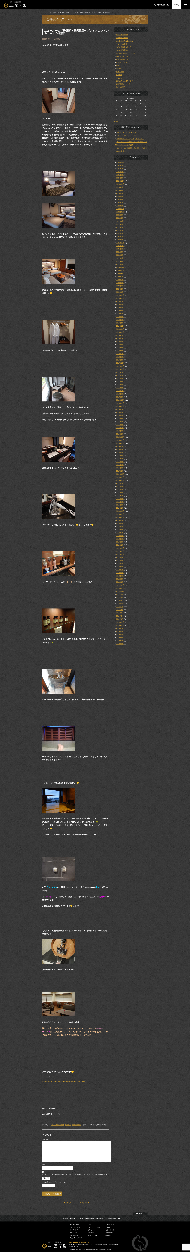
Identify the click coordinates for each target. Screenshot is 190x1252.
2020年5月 (120, 280)
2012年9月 (120, 557)
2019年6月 (120, 310)
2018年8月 (120, 338)
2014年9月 (120, 483)
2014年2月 (120, 505)
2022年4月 (120, 230)
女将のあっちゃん (122, 59)
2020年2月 (120, 289)
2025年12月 (120, 162)
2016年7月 (120, 415)
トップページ (45, 12)
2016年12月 (120, 400)
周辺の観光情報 (93, 1235)
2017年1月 (120, 397)
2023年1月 (120, 206)
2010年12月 (120, 622)
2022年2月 (120, 236)
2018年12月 (120, 326)
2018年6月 (120, 344)
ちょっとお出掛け (122, 44)
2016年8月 (120, 412)
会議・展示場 (109, 1230)
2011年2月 (119, 616)
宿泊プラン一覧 (75, 1224)
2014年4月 (120, 499)
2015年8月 (120, 449)
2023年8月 (120, 187)
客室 (81, 1218)
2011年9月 (119, 594)
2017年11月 (120, 366)
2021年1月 (120, 264)
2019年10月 (120, 298)
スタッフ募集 (109, 1224)
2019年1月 (120, 323)
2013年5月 (120, 533)
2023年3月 (120, 199)
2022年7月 (120, 221)
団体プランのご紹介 (94, 1227)
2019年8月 (120, 304)
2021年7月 (120, 252)
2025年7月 (120, 165)
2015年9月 (120, 446)
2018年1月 (120, 360)
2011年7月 (119, 600)
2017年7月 (120, 378)
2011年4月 (119, 610)
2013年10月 (120, 517)
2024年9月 (120, 169)
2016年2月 (120, 431)
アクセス (123, 1218)
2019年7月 (120, 307)
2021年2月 (120, 261)
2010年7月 (120, 634)
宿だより (68, 1125)
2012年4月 (120, 573)
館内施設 (90, 1218)
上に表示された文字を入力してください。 (56, 1182)
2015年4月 (120, 462)
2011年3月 (119, 613)
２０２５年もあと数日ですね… (127, 132)
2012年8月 (120, 560)
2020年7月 (120, 277)
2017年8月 (120, 375)
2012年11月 (120, 551)
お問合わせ (91, 1230)
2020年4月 (120, 283)
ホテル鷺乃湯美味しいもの (125, 53)
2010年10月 (120, 625)
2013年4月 (120, 536)
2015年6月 (120, 455)
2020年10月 (120, 270)
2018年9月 (120, 335)
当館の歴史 (112, 1218)
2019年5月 (120, 314)
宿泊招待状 (109, 1232)
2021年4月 (120, 258)
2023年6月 (120, 193)
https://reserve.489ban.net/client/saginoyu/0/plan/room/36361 (63, 1081)
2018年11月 (120, 329)
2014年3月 (120, 502)
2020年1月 (120, 292)
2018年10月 (120, 332)
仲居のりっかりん (122, 56)
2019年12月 (120, 295)
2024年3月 (120, 175)
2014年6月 (120, 492)
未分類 (118, 69)
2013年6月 (120, 529)
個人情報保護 (74, 1235)
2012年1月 (120, 582)
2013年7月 (120, 526)
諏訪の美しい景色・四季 (124, 81)
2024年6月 (120, 172)
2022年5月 (120, 227)
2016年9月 (120, 409)
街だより (119, 78)
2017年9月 (120, 372)
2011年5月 (119, 607)
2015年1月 (120, 471)
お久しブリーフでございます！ (127, 136)
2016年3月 (120, 428)
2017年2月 (120, 394)
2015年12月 (120, 437)
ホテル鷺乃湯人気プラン (124, 47)
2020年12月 (120, 267)
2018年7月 (120, 341)
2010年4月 (120, 644)
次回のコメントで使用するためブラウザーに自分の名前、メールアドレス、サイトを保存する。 (75, 1174)
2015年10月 (120, 443)
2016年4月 (120, 425)
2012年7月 (120, 563)
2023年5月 (120, 196)
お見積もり (91, 1232)
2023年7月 (120, 190)
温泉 (73, 1218)
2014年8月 (120, 486)
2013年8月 (120, 523)
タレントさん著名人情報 (124, 41)
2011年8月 (119, 597)
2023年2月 (120, 202)
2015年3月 (120, 465)
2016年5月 (120, 422)
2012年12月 (120, 548)
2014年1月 (120, 508)
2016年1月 (120, 434)
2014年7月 (120, 489)
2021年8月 (120, 249)
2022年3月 (120, 233)
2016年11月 (120, 403)
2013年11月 (120, 514)
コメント (45, 1139)
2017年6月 (120, 381)
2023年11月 (120, 184)
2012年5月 (120, 570)
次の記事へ (84, 1203)
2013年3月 (120, 539)
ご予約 (176, 4)
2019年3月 (120, 320)
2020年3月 (120, 286)
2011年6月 (119, 604)
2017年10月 (120, 369)
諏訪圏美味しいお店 (123, 84)
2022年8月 (120, 218)
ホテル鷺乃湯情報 (64, 12)
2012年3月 (120, 576)
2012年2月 (120, 579)
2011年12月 (120, 585)
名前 (43, 1164)
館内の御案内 (76, 1125)
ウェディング (74, 1230)
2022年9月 (120, 215)
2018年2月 (120, 357)
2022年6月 (120, 224)
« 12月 (116, 121)
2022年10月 (120, 212)
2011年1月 (119, 619)
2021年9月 (120, 246)
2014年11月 (120, 477)
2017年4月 (120, 388)
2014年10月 (120, 480)
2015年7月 (120, 452)
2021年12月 (120, 243)
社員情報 (119, 75)
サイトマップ (74, 1232)
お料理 (100, 1218)
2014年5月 (120, 496)
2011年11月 (120, 588)
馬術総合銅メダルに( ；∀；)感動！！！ (130, 139)
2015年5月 (120, 459)
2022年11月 (120, 209)
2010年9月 (120, 628)
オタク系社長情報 (122, 35)
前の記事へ (69, 1203)
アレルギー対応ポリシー (77, 1238)
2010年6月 (120, 637)
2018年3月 (120, 354)
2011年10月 (120, 591)
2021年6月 (120, 255)
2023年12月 (120, 181)
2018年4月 (120, 351)
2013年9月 (120, 520)
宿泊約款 (108, 1235)
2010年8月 (120, 631)
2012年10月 (120, 554)
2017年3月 (120, 391)
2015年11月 (120, 440)
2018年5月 (120, 347)
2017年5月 (120, 384)
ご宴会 (107, 1227)
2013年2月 (120, 542)
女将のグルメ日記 (122, 62)
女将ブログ (54, 12)
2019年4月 (120, 317)
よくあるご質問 (75, 1227)
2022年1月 (120, 240)
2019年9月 (120, 301)
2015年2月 (120, 468)
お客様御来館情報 (122, 38)
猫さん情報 (120, 72)
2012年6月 (120, 566)
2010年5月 (120, 641)
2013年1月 (120, 545)
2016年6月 (120, 418)
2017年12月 (120, 363)
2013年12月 (120, 511)
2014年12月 (120, 474)
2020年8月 (120, 273)
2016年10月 (120, 406)
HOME (65, 1218)
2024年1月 (120, 178)
